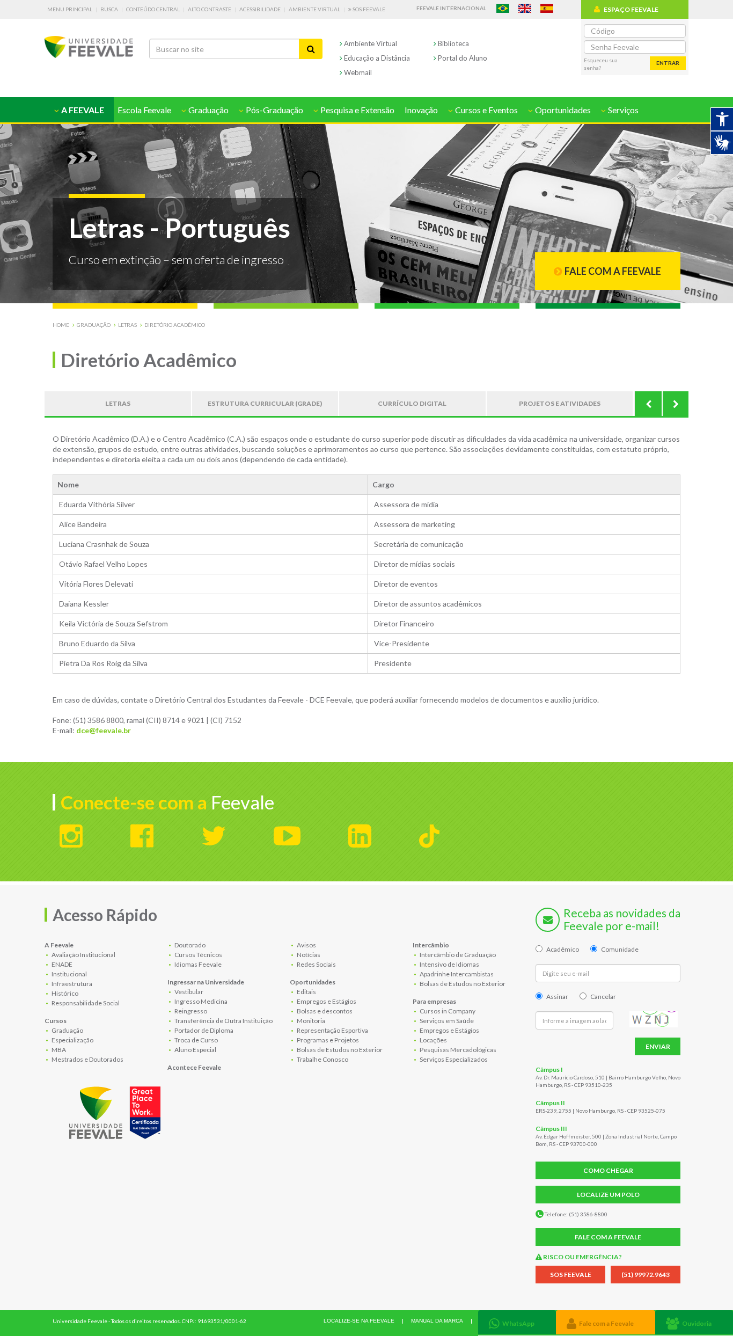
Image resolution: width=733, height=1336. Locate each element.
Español (546, 8)
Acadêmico (562, 949)
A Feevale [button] (82, 110)
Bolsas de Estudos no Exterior (339, 1050)
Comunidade (620, 949)
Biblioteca (452, 43)
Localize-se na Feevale (359, 1321)
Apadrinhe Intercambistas (456, 974)
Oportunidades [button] (562, 110)
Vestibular (188, 992)
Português (502, 8)
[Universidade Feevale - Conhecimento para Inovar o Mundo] (116, 1110)
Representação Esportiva (332, 1030)
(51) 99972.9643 (645, 1275)
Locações (433, 1040)
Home (61, 325)
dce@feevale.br (103, 730)
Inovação (421, 110)
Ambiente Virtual (314, 9)
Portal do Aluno (461, 58)
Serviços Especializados (453, 1059)
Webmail (357, 72)
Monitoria (310, 1021)
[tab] (517, 1322)
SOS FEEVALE (570, 1275)
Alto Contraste (209, 9)
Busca (109, 9)
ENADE (61, 964)
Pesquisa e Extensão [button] (356, 110)
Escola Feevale (144, 110)
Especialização (71, 1040)
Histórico (64, 993)
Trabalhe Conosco (322, 1059)
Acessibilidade (260, 9)
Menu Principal (69, 9)
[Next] (675, 403)
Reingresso (190, 1011)
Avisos (306, 945)
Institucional (68, 974)
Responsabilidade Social (85, 1003)
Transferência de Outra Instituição (223, 1021)
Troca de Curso (195, 1040)
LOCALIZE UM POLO (608, 1195)
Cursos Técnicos (197, 955)
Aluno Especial (194, 1050)
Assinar (557, 996)
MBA (58, 1050)
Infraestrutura (71, 984)
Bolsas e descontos (324, 1011)
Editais (306, 992)
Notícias (308, 955)
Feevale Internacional (451, 8)
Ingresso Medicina (200, 1001)
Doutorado (189, 945)
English (524, 8)
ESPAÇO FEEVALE (631, 9)
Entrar (667, 63)
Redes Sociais (316, 964)
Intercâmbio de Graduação (457, 955)
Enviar (658, 1046)
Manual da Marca (437, 1321)
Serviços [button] (622, 110)
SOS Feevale (368, 9)
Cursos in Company (447, 1011)
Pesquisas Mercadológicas (457, 1050)
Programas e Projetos (327, 1040)
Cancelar (603, 996)
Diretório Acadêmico (174, 325)
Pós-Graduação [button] (273, 110)
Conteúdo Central (153, 9)
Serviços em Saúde (446, 1021)
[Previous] (648, 403)
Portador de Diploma (203, 1030)
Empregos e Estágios (326, 1001)
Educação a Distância (376, 58)
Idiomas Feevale (197, 964)
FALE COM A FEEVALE (608, 1237)
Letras (127, 325)
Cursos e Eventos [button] (485, 110)
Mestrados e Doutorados (86, 1059)
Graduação (94, 325)
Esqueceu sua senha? (601, 64)
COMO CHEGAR (608, 1170)
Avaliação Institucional (82, 955)
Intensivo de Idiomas (449, 964)
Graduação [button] (208, 110)
